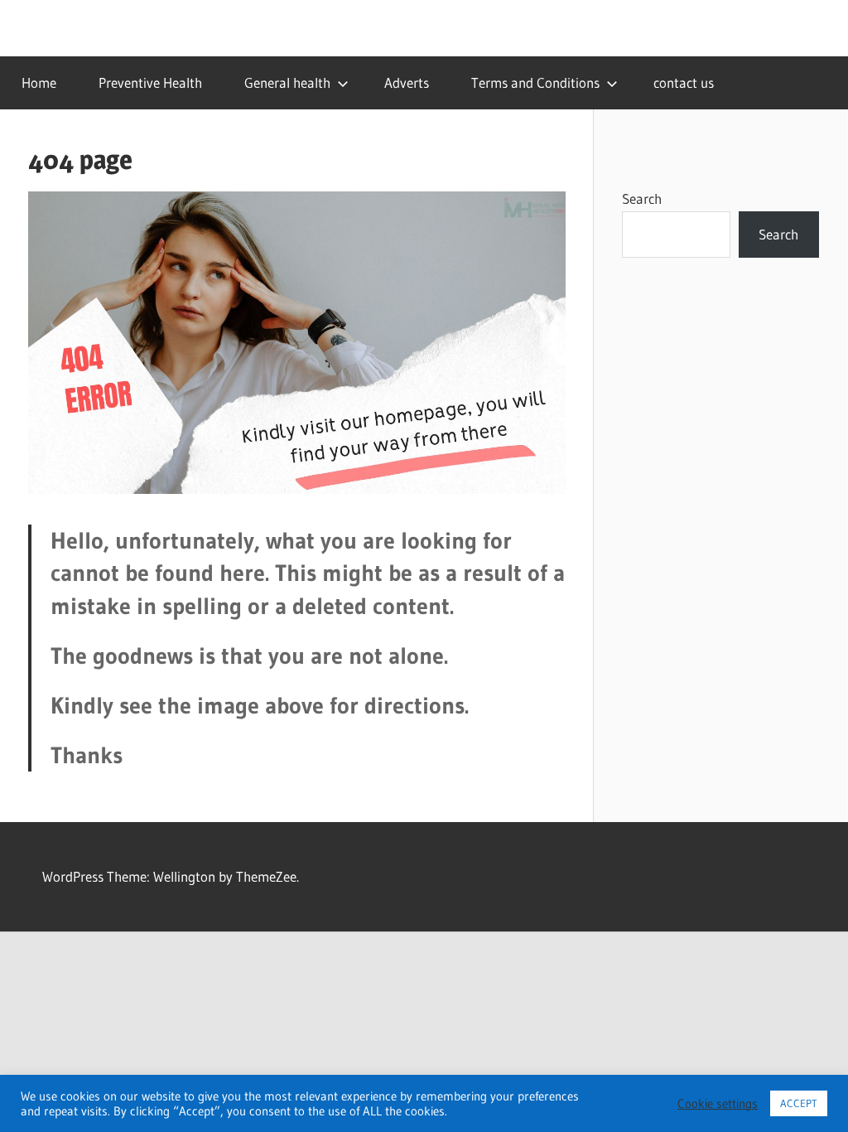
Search (642, 198)
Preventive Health (150, 82)
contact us (683, 82)
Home (39, 82)
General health (287, 82)
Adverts (406, 82)
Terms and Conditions (535, 82)
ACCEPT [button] (798, 1103)
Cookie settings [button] (717, 1103)
